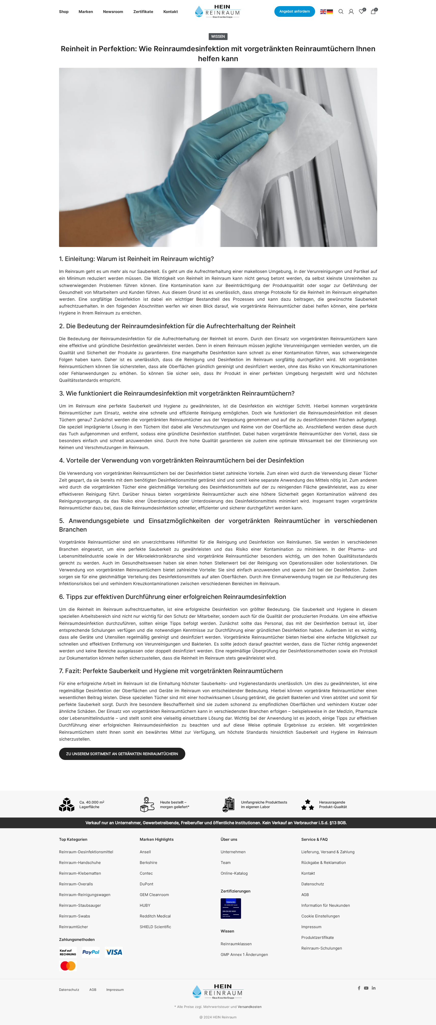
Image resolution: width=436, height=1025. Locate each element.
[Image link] (231, 908)
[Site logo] (218, 11)
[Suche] (341, 11)
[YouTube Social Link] (366, 988)
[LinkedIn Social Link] (373, 988)
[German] (330, 11)
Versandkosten (250, 1007)
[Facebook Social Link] (359, 988)
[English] (323, 11)
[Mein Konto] (351, 11)
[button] (339, 916)
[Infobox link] (97, 804)
